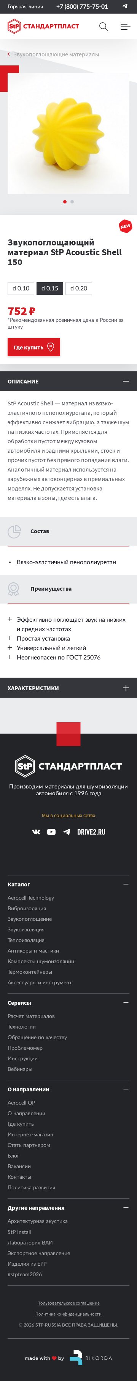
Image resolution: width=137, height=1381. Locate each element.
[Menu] (125, 26)
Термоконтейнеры (30, 972)
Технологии (22, 1027)
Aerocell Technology (31, 898)
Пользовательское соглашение (68, 1303)
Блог (13, 1156)
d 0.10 (21, 289)
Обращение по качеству (37, 1037)
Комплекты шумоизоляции (41, 961)
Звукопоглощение (30, 919)
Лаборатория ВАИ (30, 1243)
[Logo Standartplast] (43, 26)
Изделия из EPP (27, 1264)
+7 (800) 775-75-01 (82, 7)
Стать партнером (29, 1145)
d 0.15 (49, 289)
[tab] (65, 201)
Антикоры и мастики (33, 951)
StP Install (19, 1232)
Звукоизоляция (26, 930)
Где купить (21, 1124)
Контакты (19, 1177)
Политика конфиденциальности (68, 1314)
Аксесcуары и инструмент (40, 982)
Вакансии (19, 1166)
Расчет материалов (31, 1016)
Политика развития (31, 1187)
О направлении (26, 1113)
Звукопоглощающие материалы (56, 54)
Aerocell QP (21, 1103)
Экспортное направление (39, 1253)
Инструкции (23, 1058)
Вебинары (20, 1069)
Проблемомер (25, 1048)
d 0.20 (78, 289)
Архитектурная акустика (38, 1221)
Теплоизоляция (26, 940)
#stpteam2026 (25, 1274)
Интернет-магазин (30, 1134)
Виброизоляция (27, 908)
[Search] (103, 26)
